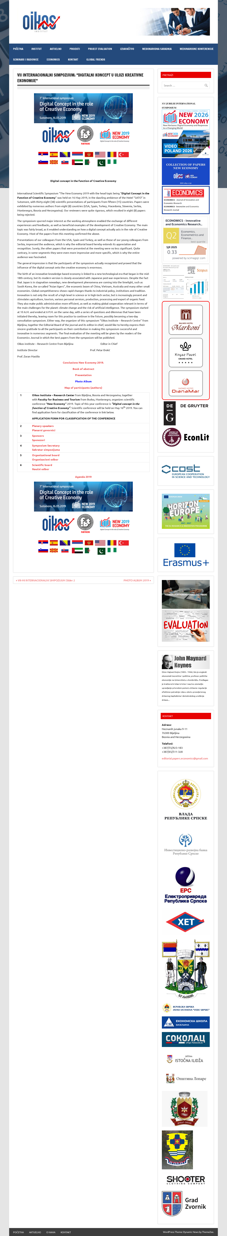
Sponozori (38, 440)
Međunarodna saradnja (157, 49)
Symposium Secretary (46, 445)
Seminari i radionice (26, 59)
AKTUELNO (55, 49)
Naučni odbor (40, 469)
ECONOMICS (53, 59)
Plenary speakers (43, 426)
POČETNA (18, 49)
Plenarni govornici (43, 430)
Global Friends (95, 59)
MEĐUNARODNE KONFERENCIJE (197, 49)
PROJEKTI (75, 49)
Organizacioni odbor (45, 459)
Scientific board (42, 465)
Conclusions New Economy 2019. (83, 362)
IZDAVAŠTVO (127, 49)
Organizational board (45, 455)
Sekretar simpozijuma (46, 449)
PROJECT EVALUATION (100, 49)
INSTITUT (36, 49)
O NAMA (50, 1232)
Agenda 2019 (83, 476)
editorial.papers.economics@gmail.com (185, 758)
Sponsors (38, 435)
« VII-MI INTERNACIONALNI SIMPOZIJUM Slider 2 (45, 580)
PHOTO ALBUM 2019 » (137, 580)
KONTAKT (73, 59)
